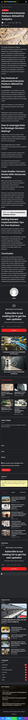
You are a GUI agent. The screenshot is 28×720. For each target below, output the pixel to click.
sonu (14, 298)
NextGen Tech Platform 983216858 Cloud (7, 393)
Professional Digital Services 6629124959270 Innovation (20, 410)
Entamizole (9, 7)
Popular (4, 492)
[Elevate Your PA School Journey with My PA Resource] (6, 507)
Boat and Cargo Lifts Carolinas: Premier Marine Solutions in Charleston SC (18, 514)
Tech (3, 674)
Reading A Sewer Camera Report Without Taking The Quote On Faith (18, 643)
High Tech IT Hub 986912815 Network (6, 408)
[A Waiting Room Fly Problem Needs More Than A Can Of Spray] (5, 630)
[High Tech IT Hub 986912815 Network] (7, 402)
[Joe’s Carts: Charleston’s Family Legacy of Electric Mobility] (6, 499)
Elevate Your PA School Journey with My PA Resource (17, 506)
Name (3, 445)
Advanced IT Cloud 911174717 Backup (20, 392)
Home (4, 7)
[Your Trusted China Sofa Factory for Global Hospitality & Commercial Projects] (6, 533)
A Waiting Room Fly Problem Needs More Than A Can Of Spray (18, 629)
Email (3, 451)
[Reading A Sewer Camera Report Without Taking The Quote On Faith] (5, 644)
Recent (13, 492)
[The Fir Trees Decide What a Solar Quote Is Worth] (5, 637)
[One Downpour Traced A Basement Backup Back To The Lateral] (5, 652)
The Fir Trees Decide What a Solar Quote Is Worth (19, 635)
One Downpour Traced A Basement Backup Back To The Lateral (18, 651)
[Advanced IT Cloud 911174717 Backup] (21, 387)
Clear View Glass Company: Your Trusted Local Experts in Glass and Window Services (18, 524)
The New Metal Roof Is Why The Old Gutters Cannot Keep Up (13, 621)
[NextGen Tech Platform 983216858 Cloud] (7, 387)
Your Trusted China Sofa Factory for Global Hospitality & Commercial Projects (18, 533)
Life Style (4, 672)
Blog (3, 679)
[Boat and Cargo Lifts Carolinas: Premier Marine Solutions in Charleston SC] (6, 514)
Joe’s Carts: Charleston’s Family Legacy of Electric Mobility (18, 498)
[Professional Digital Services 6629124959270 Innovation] (21, 402)
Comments (23, 492)
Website (3, 457)
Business (4, 667)
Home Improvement (7, 669)
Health (3, 677)
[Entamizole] (10, 1)
